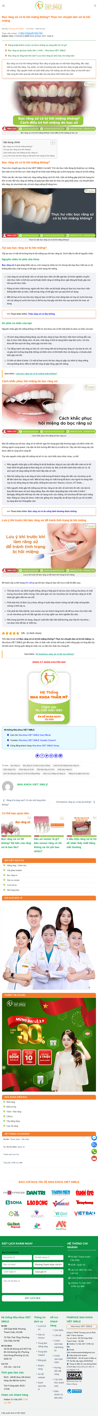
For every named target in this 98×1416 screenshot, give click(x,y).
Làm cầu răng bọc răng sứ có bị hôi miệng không (21, 774)
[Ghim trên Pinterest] (56, 756)
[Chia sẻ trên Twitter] (47, 756)
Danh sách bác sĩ (42, 1386)
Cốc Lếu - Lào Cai (12, 1367)
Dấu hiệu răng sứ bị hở (45, 769)
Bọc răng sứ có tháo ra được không (36, 765)
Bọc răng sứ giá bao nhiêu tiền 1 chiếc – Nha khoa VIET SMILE (37, 50)
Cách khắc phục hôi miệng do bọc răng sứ (20, 153)
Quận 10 (21, 1147)
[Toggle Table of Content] (51, 143)
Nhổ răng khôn (13, 890)
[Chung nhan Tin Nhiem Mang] (76, 1384)
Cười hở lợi (12, 885)
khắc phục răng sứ (65, 769)
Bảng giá (42, 1360)
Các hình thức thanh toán (59, 1382)
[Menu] (3, 6)
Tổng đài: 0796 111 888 (12, 1163)
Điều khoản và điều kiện (58, 1394)
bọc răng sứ (15, 765)
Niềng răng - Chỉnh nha (16, 865)
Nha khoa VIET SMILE (16, 29)
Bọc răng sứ (8, 265)
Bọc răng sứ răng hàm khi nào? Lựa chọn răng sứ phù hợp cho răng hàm (41, 56)
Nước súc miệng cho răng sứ (54, 774)
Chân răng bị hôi (9, 769)
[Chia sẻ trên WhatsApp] (37, 756)
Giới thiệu (58, 1330)
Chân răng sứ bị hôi (26, 769)
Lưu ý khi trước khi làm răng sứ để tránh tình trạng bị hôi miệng (28, 156)
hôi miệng (29, 583)
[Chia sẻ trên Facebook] (42, 756)
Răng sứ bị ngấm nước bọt (79, 774)
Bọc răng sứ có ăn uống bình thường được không (52, 511)
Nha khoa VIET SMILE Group (45, 746)
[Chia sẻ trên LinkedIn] (60, 756)
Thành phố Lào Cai (11, 1154)
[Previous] (7, 1044)
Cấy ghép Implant (14, 870)
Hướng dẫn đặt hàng (57, 1371)
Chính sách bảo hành (58, 1359)
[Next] (91, 1044)
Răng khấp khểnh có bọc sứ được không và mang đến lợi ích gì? (37, 45)
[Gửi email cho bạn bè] (51, 756)
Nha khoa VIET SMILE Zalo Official (35, 735)
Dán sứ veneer (13, 880)
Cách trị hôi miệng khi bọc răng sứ (66, 765)
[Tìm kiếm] (95, 5)
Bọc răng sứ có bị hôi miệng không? (17, 146)
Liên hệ (57, 1335)
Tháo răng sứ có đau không (41, 314)
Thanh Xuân (15, 1139)
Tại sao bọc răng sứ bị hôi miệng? (17, 149)
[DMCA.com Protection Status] (74, 1375)
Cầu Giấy (25, 1139)
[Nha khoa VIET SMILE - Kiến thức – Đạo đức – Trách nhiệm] (49, 6)
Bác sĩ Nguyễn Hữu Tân (31, 33)
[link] (49, 945)
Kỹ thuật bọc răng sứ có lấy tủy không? (74, 802)
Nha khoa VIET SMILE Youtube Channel (37, 740)
